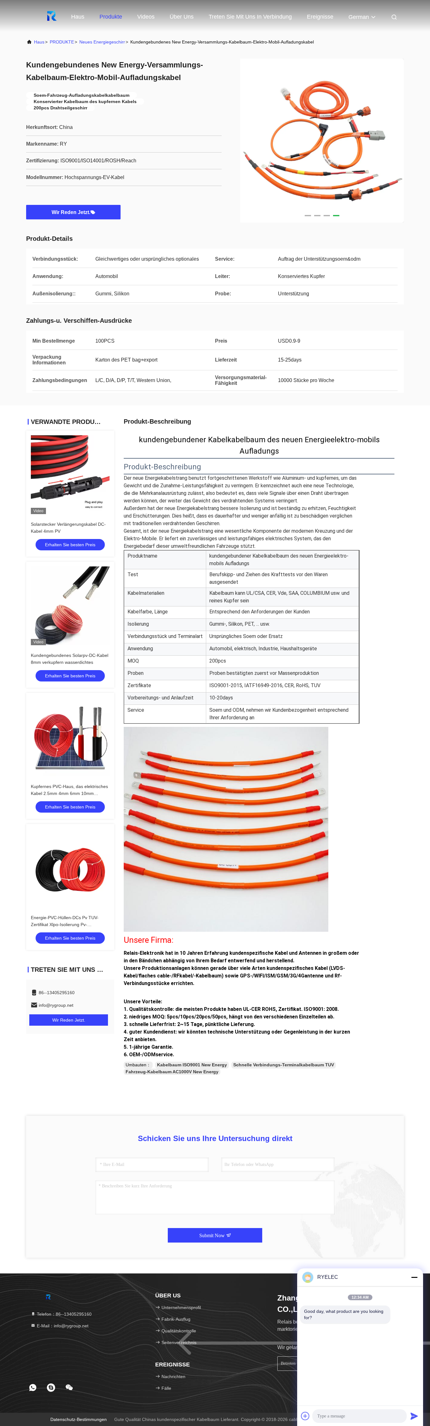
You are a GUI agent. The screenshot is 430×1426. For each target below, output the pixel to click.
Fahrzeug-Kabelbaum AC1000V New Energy (172, 1071)
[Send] (414, 1416)
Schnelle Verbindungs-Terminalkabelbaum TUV (283, 1064)
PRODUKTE (62, 41)
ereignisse (320, 17)
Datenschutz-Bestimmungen (78, 1419)
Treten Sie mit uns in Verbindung (250, 17)
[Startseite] (51, 15)
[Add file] (305, 1416)
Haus (77, 17)
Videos (146, 17)
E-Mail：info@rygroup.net (62, 1325)
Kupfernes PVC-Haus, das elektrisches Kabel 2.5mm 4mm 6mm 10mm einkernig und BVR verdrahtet (69, 793)
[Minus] (414, 1277)
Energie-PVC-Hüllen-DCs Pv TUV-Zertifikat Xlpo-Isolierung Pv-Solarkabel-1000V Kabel (65, 924)
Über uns (182, 17)
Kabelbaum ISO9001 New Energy (192, 1064)
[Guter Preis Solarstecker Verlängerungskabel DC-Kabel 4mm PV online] (70, 474)
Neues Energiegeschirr (102, 41)
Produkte (110, 17)
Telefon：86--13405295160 (64, 1314)
